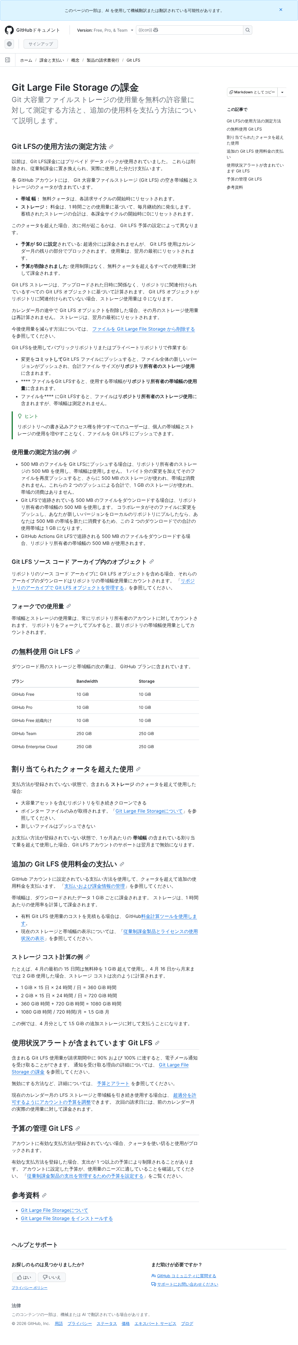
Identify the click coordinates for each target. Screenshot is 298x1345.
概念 (75, 60)
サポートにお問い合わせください (187, 1284)
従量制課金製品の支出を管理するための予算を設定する (85, 1176)
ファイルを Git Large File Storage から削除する (143, 329)
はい (27, 1277)
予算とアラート (113, 1083)
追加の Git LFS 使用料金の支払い (64, 864)
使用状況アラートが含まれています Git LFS (82, 1043)
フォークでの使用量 (38, 606)
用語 (59, 1323)
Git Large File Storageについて (149, 811)
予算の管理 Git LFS (42, 1128)
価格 (126, 1323)
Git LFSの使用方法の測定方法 (59, 146)
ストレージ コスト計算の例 (47, 956)
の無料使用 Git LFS (42, 651)
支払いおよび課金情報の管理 (94, 886)
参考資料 (26, 1195)
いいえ (55, 1277)
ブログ (187, 1323)
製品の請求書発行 (103, 60)
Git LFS (133, 60)
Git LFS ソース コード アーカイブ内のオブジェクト (79, 561)
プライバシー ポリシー (29, 1287)
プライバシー (80, 1323)
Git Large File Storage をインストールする (67, 1218)
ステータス (107, 1323)
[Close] (281, 9)
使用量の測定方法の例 (41, 452)
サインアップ (41, 43)
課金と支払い (52, 60)
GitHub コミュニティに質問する (186, 1275)
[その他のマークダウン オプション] (282, 92)
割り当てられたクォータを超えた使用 (73, 769)
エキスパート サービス (155, 1323)
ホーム (26, 60)
